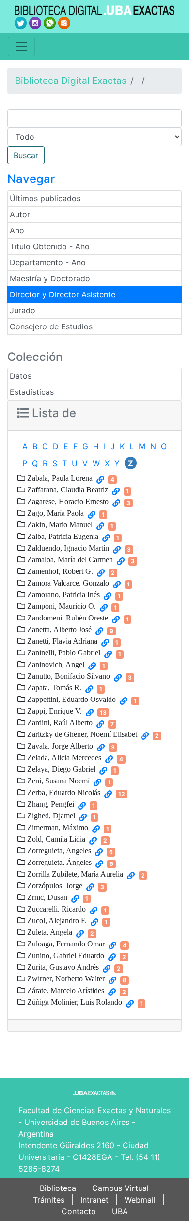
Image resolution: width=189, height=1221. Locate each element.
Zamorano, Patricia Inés (62, 594)
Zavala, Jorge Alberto (59, 745)
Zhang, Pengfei (49, 804)
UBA (120, 1211)
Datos (21, 376)
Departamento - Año (48, 262)
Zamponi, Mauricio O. (60, 606)
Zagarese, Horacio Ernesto (67, 501)
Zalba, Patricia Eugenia (61, 536)
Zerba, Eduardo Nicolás (62, 792)
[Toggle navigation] (21, 46)
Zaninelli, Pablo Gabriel (62, 652)
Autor (20, 214)
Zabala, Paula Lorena (59, 478)
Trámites (48, 1200)
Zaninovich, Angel (54, 664)
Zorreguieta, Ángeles (58, 862)
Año (17, 230)
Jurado (22, 310)
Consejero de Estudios (51, 326)
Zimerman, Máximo (56, 827)
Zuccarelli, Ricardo (55, 908)
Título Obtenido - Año (50, 246)
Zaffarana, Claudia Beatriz (66, 489)
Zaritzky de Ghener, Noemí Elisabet (81, 734)
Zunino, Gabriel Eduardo (64, 955)
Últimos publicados (45, 198)
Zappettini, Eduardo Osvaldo (70, 699)
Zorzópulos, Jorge (53, 885)
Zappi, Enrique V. (53, 711)
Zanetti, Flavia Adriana (61, 641)
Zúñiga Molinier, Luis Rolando (73, 1002)
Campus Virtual (120, 1188)
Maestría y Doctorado (50, 278)
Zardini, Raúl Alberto (59, 722)
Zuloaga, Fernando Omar (65, 943)
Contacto (79, 1211)
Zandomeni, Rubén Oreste (66, 617)
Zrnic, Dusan (46, 897)
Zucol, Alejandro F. (56, 920)
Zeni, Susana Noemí (57, 780)
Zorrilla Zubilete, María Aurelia (74, 874)
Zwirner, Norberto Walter (65, 978)
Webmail (140, 1200)
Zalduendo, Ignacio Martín (67, 548)
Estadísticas (32, 392)
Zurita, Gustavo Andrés (62, 967)
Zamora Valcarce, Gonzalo (67, 582)
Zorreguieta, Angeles (58, 850)
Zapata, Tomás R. (53, 687)
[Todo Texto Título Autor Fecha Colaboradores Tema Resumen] (94, 136)
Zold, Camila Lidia (55, 839)
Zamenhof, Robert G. (59, 571)
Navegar (31, 179)
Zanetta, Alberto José (58, 629)
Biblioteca (58, 1188)
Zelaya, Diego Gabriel (60, 769)
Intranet (94, 1200)
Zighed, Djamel (50, 815)
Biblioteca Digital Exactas (70, 80)
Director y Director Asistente (62, 294)
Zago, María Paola (54, 513)
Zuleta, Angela (48, 932)
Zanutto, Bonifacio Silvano (67, 676)
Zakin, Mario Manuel (59, 524)
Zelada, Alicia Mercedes (63, 757)
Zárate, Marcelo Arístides (64, 990)
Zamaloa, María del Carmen (69, 559)
